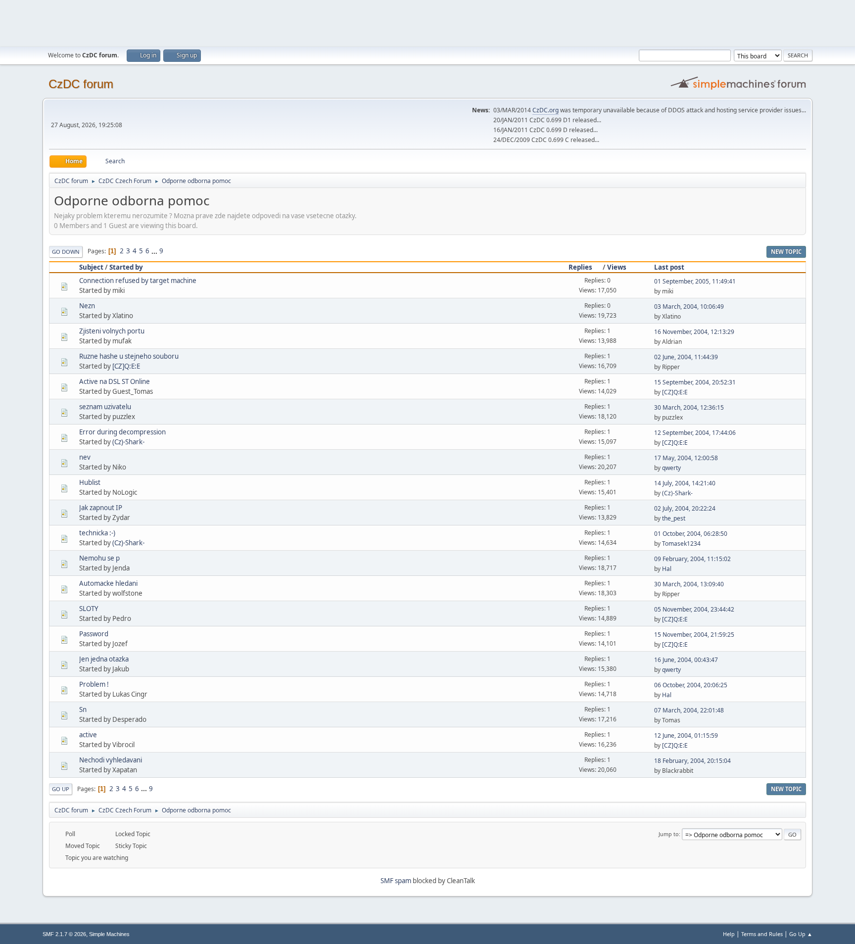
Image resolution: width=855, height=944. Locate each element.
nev (85, 457)
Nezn (87, 305)
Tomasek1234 (681, 543)
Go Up (60, 789)
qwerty (671, 468)
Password (93, 633)
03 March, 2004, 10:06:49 (689, 306)
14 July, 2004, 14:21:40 (684, 483)
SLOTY (88, 608)
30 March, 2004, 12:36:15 (689, 407)
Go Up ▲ (800, 934)
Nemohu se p (99, 558)
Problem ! (94, 684)
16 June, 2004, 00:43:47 (686, 660)
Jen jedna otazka (104, 659)
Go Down (66, 251)
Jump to (669, 834)
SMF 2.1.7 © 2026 (64, 934)
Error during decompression (122, 431)
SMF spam (395, 880)
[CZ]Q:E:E (126, 366)
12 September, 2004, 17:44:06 (695, 432)
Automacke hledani (108, 583)
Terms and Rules (762, 934)
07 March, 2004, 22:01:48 (689, 710)
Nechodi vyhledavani (110, 759)
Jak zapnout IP (100, 507)
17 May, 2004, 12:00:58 (686, 458)
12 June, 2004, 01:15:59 (686, 735)
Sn (83, 709)
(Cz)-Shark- (128, 441)
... (155, 250)
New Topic (786, 251)
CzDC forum (80, 84)
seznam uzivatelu (105, 406)
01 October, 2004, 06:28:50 (690, 533)
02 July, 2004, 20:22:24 (684, 508)
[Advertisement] (427, 22)
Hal (666, 569)
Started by (126, 267)
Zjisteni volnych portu (111, 331)
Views (616, 267)
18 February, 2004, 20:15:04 (692, 760)
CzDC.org (545, 110)
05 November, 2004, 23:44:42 (694, 609)
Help (729, 934)
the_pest (673, 518)
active (88, 734)
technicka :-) (97, 532)
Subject (91, 267)
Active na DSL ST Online (114, 381)
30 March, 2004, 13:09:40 (689, 584)
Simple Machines (109, 934)
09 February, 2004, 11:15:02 (692, 559)
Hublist (89, 482)
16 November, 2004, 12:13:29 (694, 332)
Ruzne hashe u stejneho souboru (129, 356)
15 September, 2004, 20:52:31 (695, 382)
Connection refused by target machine (137, 280)
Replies (580, 267)
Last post (669, 267)
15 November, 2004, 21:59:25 (694, 634)
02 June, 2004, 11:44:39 (686, 357)
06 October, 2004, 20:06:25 (690, 685)
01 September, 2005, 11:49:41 (695, 281)
